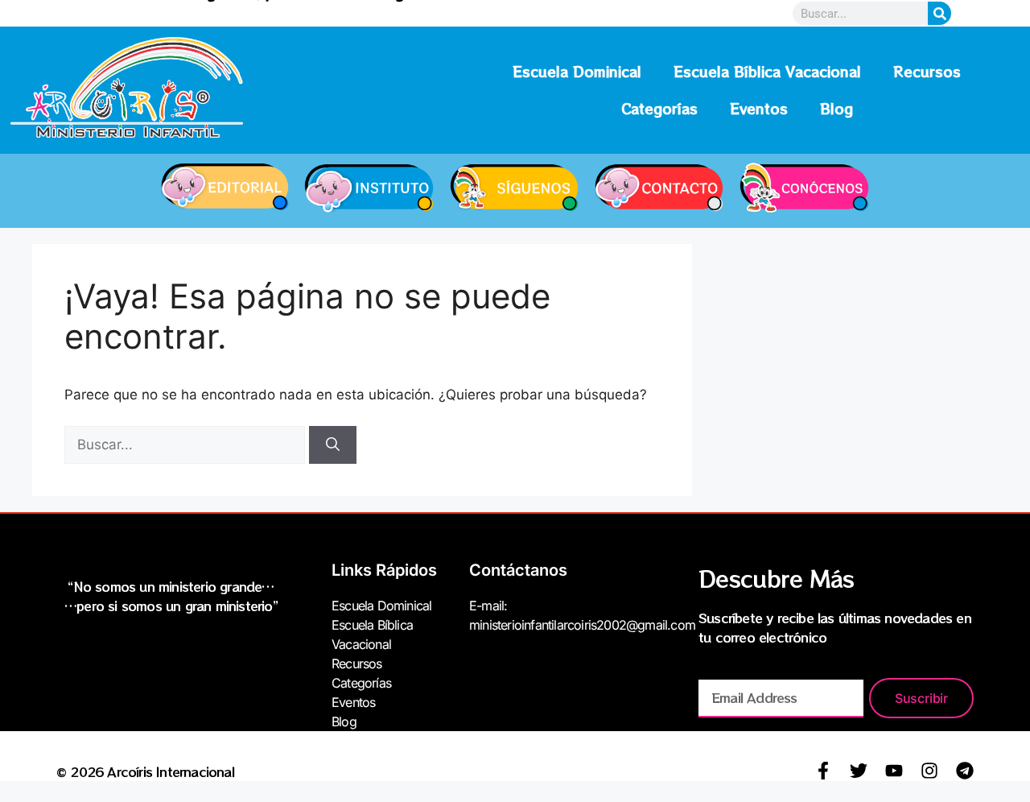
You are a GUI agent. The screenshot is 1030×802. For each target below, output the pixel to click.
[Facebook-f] (823, 770)
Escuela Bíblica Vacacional (767, 71)
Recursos (927, 71)
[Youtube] (894, 770)
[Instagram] (929, 770)
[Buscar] (332, 445)
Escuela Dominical (577, 71)
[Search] (939, 13)
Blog (836, 108)
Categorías (659, 108)
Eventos (759, 108)
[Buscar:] (186, 444)
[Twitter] (858, 770)
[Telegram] (965, 770)
